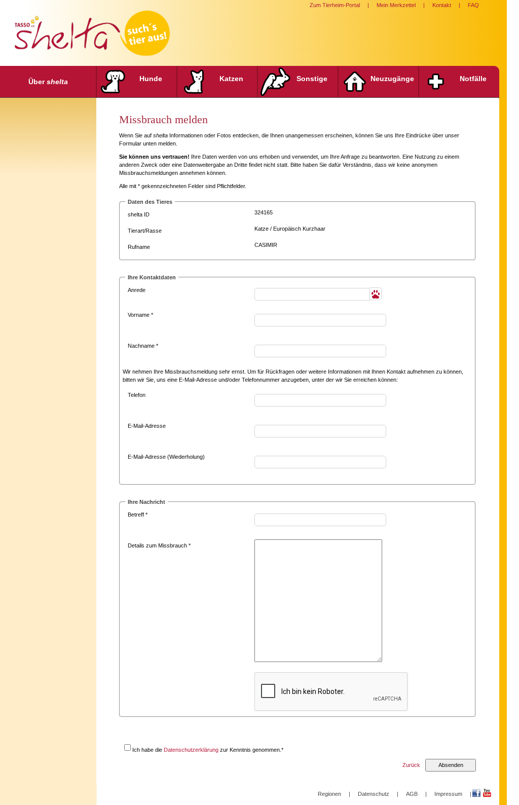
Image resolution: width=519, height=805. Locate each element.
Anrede (136, 290)
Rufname (139, 247)
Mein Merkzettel (396, 5)
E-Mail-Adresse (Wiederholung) (166, 457)
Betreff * (137, 514)
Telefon (136, 395)
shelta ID (139, 214)
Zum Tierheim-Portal (335, 5)
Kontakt (441, 5)
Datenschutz (373, 794)
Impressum (448, 794)
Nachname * (143, 346)
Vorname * (140, 315)
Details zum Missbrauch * (159, 545)
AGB (412, 794)
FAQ (473, 5)
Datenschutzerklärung (191, 750)
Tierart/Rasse (145, 231)
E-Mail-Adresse (147, 426)
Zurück (411, 765)
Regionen (329, 794)
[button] (376, 293)
